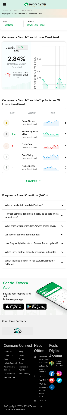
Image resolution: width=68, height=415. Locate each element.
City (4, 22)
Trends (15, 10)
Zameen (5, 10)
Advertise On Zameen (9, 368)
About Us (8, 351)
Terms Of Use (9, 377)
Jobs (6, 359)
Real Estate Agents (23, 368)
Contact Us (8, 355)
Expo (21, 363)
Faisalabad (26, 10)
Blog (21, 351)
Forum (21, 359)
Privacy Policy (9, 373)
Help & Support (10, 363)
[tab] (34, 205)
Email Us (42, 400)
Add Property (24, 373)
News (21, 355)
